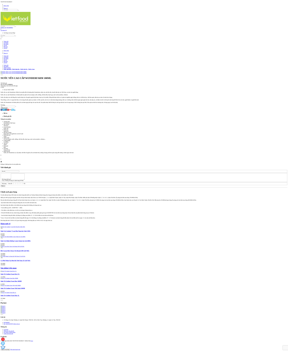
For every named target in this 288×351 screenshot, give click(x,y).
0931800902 (7, 322)
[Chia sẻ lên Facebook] (1, 110)
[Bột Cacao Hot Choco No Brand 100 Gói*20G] (12, 246)
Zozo (32, 340)
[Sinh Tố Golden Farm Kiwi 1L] (9, 271)
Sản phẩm (6, 44)
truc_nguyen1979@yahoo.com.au (12, 324)
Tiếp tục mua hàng (5, 349)
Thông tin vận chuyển (9, 331)
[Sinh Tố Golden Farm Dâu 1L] (8, 292)
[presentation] (1, 314)
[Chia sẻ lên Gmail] (10, 110)
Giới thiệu (6, 42)
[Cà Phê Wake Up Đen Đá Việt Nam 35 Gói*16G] (13, 256)
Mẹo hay (6, 46)
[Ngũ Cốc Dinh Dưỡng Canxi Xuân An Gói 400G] (13, 236)
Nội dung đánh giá (6, 179)
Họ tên (3, 171)
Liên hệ (5, 48)
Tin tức (5, 45)
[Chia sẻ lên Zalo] (15, 110)
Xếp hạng (4, 183)
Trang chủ (6, 41)
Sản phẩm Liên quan (8, 268)
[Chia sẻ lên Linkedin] (6, 110)
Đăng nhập (6, 5)
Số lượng (3, 105)
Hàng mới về (5, 224)
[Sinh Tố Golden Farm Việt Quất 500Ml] (11, 285)
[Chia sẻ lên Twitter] (4, 110)
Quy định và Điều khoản (9, 332)
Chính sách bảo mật (8, 333)
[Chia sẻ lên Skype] (12, 110)
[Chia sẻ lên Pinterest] (8, 110)
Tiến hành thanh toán (15, 349)
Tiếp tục (3, 186)
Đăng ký (6, 8)
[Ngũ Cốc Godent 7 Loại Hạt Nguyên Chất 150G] (13, 226)
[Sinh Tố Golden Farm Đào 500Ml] (9, 278)
